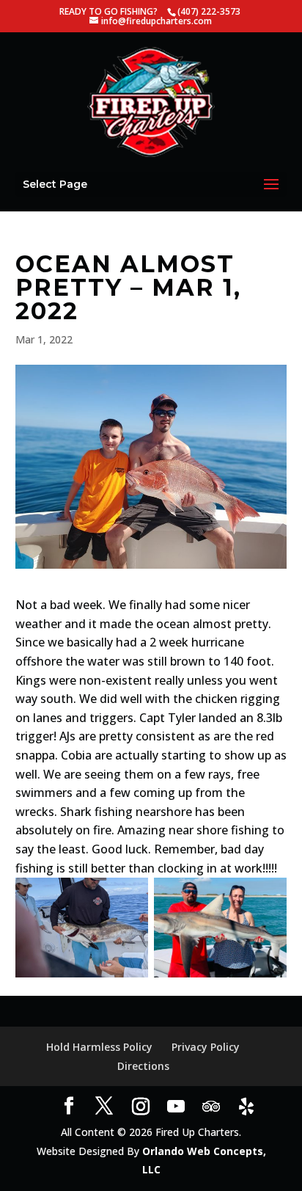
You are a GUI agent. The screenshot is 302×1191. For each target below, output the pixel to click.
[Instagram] (140, 1106)
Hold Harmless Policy (99, 1047)
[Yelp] (246, 1106)
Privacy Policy (206, 1047)
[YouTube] (176, 1106)
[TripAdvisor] (211, 1106)
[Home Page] (151, 101)
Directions (143, 1066)
